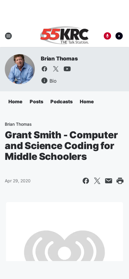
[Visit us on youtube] (67, 68)
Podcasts (61, 101)
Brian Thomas (59, 58)
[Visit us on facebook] (44, 68)
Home (15, 101)
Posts (36, 101)
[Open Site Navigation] (8, 36)
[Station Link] (64, 36)
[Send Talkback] (107, 36)
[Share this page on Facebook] (86, 181)
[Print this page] (120, 181)
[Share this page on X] (97, 181)
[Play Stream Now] (119, 36)
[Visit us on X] (55, 68)
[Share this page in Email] (108, 181)
